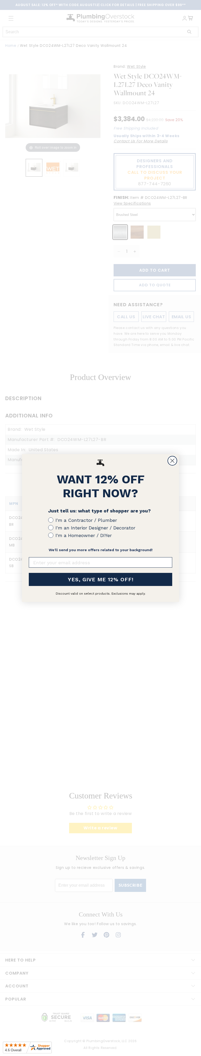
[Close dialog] (172, 460)
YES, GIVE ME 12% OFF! (100, 579)
